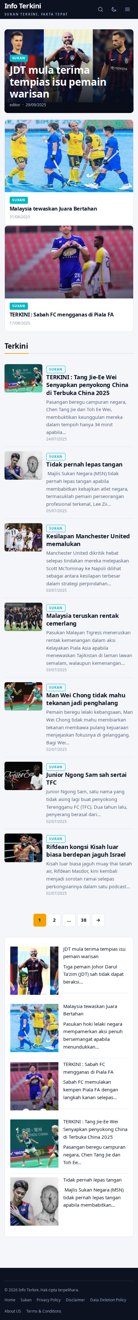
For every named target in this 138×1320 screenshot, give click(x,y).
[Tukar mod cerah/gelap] (114, 9)
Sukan (26, 1300)
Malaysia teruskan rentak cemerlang (82, 619)
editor (15, 105)
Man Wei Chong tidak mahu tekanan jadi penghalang (85, 699)
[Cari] (100, 9)
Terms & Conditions (43, 1311)
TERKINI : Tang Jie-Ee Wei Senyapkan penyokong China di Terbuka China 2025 (87, 384)
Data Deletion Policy (108, 1300)
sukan (18, 58)
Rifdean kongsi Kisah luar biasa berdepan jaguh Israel (86, 850)
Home (9, 1300)
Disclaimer (75, 1300)
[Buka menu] (127, 9)
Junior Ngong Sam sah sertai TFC (86, 778)
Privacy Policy (49, 1300)
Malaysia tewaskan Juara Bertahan (53, 208)
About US (12, 1311)
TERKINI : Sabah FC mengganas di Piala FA (62, 314)
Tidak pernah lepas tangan (84, 464)
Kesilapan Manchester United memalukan (88, 540)
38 (84, 920)
